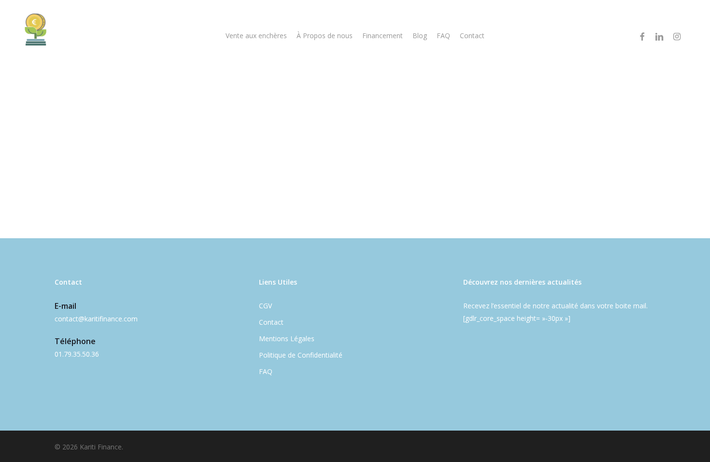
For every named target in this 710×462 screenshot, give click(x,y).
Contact (271, 322)
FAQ (265, 371)
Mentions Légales (286, 338)
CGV (265, 305)
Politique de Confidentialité (300, 355)
